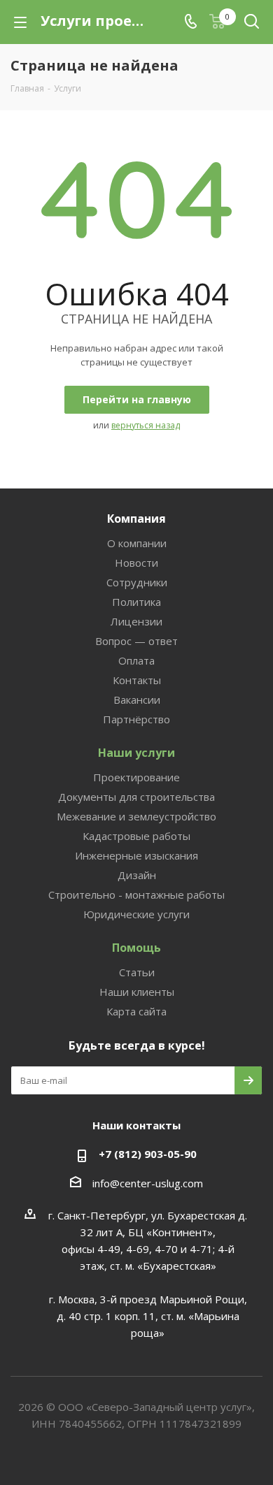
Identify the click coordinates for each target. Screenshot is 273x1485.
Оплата (136, 660)
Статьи (137, 972)
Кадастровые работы (136, 836)
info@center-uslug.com (147, 1183)
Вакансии (136, 700)
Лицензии (136, 621)
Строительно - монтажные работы (136, 894)
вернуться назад (145, 425)
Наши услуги (136, 752)
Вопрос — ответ (136, 641)
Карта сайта (136, 1011)
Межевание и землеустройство (136, 816)
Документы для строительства (136, 797)
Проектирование (136, 777)
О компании (137, 543)
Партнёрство (136, 719)
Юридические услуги (136, 914)
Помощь (136, 947)
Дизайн (137, 875)
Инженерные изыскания (136, 855)
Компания (136, 518)
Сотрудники (136, 582)
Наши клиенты (136, 992)
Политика (136, 602)
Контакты (137, 680)
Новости (136, 563)
